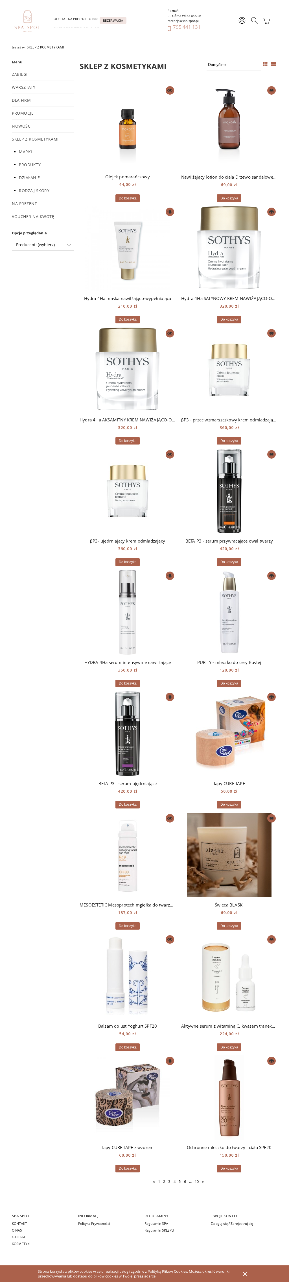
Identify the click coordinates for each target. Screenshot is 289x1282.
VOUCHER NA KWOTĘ (33, 216)
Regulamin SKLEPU (159, 1230)
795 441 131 (187, 27)
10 (197, 1181)
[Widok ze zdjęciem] (265, 64)
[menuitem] (59, 18)
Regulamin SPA (156, 1223)
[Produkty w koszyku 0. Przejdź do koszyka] (266, 24)
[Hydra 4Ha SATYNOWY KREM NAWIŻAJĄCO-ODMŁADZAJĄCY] (229, 248)
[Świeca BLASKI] (229, 855)
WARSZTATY (24, 87)
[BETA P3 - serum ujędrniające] (128, 733)
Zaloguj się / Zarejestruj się (232, 1223)
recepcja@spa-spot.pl (183, 21)
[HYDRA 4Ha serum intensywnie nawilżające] (128, 612)
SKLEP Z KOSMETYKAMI (35, 139)
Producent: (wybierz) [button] (35, 244)
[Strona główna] (30, 21)
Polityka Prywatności (94, 1223)
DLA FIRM (21, 100)
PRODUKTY (30, 164)
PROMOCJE (23, 113)
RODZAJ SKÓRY (34, 190)
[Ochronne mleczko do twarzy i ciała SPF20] (229, 1097)
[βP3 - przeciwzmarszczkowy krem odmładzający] (229, 370)
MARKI (25, 151)
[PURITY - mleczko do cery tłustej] (229, 612)
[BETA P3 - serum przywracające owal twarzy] (229, 491)
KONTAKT (19, 1223)
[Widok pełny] (273, 64)
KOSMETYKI (21, 1243)
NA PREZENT (24, 203)
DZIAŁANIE (29, 177)
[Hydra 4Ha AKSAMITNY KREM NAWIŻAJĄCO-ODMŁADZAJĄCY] (128, 370)
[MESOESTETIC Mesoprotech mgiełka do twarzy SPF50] (128, 855)
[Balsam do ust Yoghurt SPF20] (128, 976)
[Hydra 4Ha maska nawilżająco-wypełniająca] (128, 248)
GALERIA (18, 1237)
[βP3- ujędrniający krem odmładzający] (128, 491)
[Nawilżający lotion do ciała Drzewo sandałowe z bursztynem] (229, 127)
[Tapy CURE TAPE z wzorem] (128, 1097)
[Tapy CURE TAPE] (229, 733)
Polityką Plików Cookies (167, 1271)
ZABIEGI (20, 74)
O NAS (17, 1230)
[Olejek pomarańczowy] (128, 127)
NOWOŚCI (22, 126)
